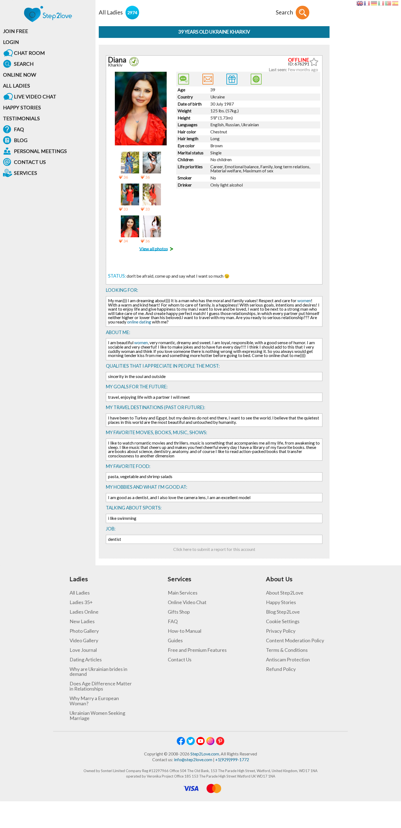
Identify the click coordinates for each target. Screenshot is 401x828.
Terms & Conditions (287, 650)
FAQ (19, 129)
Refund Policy (281, 669)
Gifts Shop (179, 611)
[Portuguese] (388, 3)
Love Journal (83, 650)
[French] (367, 3)
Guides (175, 640)
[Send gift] (231, 79)
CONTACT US (30, 162)
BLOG (21, 140)
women (304, 300)
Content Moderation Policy (295, 640)
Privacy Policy (280, 631)
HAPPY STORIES (22, 107)
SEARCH (24, 64)
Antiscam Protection (288, 659)
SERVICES (25, 173)
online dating (139, 321)
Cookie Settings (283, 621)
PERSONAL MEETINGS (40, 151)
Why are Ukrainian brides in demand (98, 672)
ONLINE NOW (19, 75)
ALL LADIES (16, 86)
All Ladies (80, 592)
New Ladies (82, 621)
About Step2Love (284, 592)
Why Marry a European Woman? (94, 701)
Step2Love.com (204, 753)
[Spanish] (395, 3)
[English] (360, 3)
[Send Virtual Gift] (256, 79)
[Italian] (381, 3)
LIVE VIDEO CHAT (35, 97)
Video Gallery (84, 640)
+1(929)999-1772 (232, 759)
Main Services (182, 592)
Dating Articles (86, 659)
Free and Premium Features (197, 650)
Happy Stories (281, 602)
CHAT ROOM (29, 53)
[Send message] (207, 79)
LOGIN (11, 42)
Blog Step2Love (283, 611)
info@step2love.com (193, 759)
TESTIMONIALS (21, 118)
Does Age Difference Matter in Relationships (101, 686)
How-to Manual (184, 631)
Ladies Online (84, 611)
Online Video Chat (187, 602)
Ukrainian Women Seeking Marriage (97, 715)
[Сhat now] (183, 79)
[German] (374, 3)
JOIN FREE (15, 31)
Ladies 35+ (81, 602)
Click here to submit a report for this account (214, 549)
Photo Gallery (84, 631)
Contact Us (179, 659)
